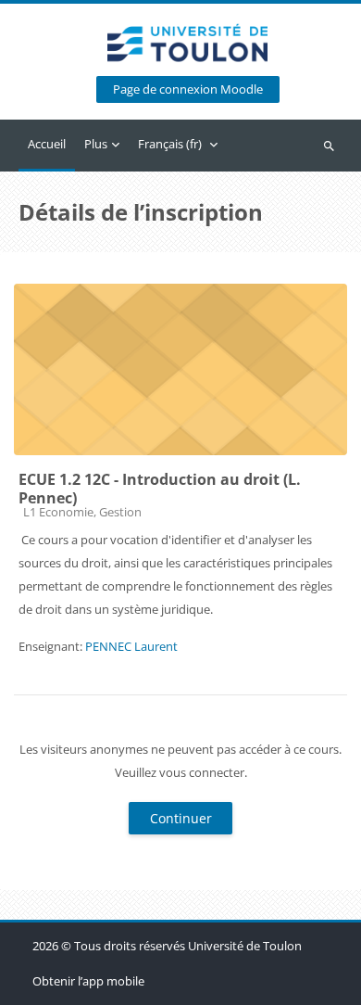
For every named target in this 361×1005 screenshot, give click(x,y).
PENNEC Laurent (131, 646)
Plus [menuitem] (95, 143)
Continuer (181, 818)
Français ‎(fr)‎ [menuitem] (170, 143)
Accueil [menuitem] (47, 143)
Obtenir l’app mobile (88, 981)
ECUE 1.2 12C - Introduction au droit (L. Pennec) (160, 488)
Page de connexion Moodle (188, 89)
